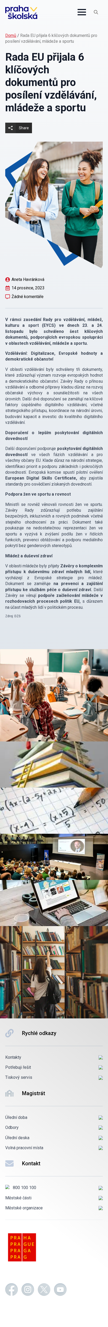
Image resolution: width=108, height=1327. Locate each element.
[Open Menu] (82, 12)
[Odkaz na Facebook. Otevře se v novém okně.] (11, 1290)
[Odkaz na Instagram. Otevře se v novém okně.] (27, 1290)
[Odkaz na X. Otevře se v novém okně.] (44, 1290)
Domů (10, 35)
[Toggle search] (96, 12)
